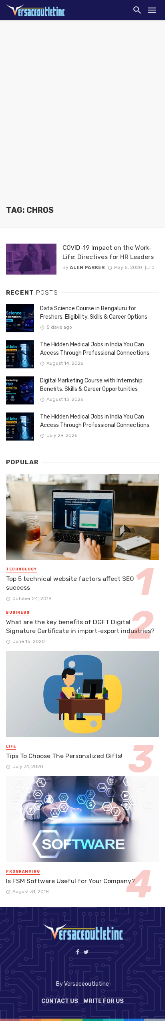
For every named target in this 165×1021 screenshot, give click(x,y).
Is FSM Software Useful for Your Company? (70, 881)
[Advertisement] (82, 118)
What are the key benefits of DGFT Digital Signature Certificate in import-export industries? (80, 626)
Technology (21, 569)
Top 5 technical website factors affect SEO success (70, 583)
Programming (23, 871)
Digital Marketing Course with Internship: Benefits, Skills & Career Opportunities (92, 384)
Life (11, 746)
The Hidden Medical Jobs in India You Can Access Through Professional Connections (94, 348)
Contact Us (59, 1001)
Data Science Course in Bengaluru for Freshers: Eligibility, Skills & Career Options (93, 312)
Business (18, 613)
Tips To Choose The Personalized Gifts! (64, 756)
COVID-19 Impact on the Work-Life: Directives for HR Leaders (108, 252)
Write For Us (104, 1001)
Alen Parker (87, 267)
